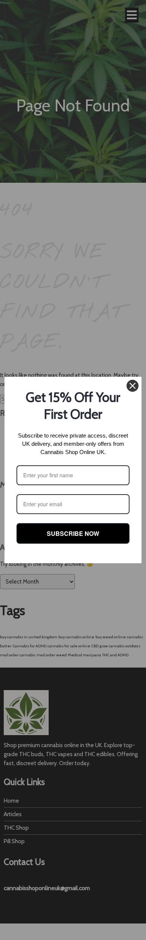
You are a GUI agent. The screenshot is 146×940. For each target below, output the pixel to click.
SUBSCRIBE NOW (73, 533)
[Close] (133, 386)
